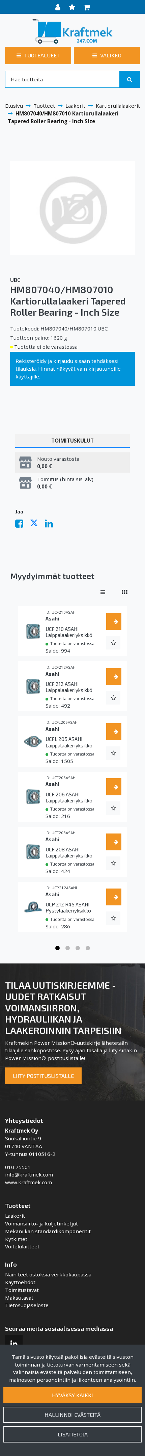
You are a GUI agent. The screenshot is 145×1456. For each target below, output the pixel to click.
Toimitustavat (22, 1290)
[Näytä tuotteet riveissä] (103, 592)
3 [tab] (77, 948)
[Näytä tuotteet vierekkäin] (124, 592)
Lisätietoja (73, 1434)
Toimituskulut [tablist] (72, 440)
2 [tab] (67, 948)
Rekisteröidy (31, 361)
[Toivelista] (73, 7)
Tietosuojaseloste (27, 1305)
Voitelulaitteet (22, 1246)
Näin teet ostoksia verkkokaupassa (48, 1274)
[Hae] (129, 79)
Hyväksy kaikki (72, 1395)
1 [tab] (57, 948)
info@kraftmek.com (29, 1174)
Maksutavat (19, 1297)
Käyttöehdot (20, 1282)
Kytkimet (16, 1239)
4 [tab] (87, 948)
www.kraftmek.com (28, 1182)
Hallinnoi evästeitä (72, 1414)
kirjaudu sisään (71, 361)
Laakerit (15, 1215)
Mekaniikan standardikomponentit (48, 1231)
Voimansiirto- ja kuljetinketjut (41, 1223)
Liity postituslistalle (43, 1076)
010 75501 (18, 1167)
